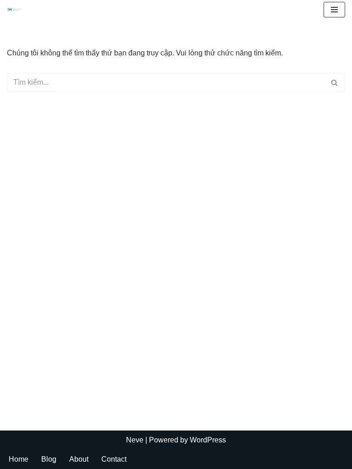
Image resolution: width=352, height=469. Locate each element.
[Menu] (334, 9)
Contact (113, 459)
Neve (134, 440)
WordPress (208, 440)
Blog (48, 459)
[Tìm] (334, 82)
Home (18, 459)
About (78, 459)
